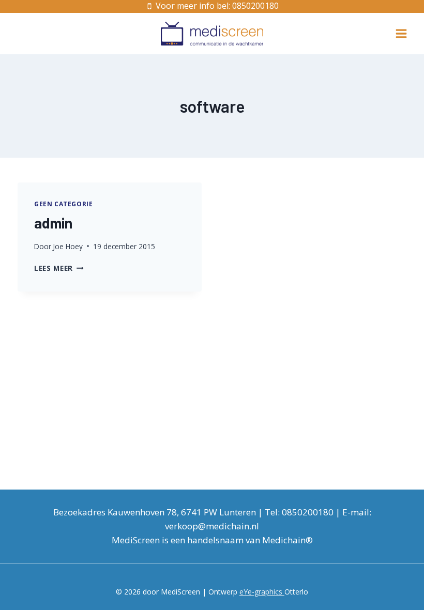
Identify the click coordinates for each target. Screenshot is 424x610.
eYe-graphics (261, 592)
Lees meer (59, 268)
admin (53, 223)
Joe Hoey (68, 246)
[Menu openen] (401, 33)
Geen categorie (63, 204)
